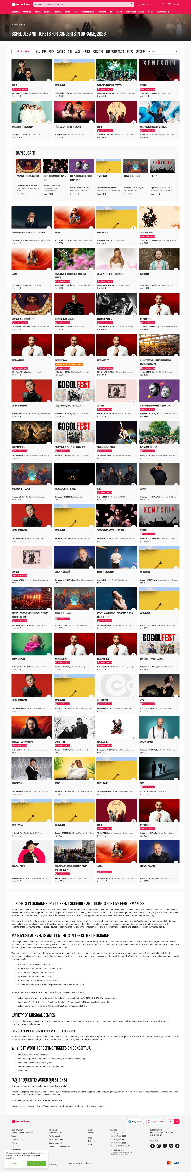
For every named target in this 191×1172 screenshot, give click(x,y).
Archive (71, 1163)
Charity (91, 1132)
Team (13, 1136)
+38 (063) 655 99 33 (118, 1143)
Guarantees (16, 1149)
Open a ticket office (56, 1143)
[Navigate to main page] (20, 4)
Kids (112, 11)
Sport (119, 11)
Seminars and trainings (134, 11)
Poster (14, 25)
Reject (15, 1163)
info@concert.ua (117, 1150)
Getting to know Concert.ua (22, 1132)
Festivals (58, 11)
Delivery (14, 1143)
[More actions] (49, 81)
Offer (90, 1144)
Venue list (79, 1163)
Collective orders (55, 1132)
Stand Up (47, 11)
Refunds (91, 1141)
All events (15, 11)
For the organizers (56, 1136)
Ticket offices (16, 1139)
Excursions (102, 11)
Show (76, 11)
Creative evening (87, 11)
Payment (15, 1146)
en (176, 1121)
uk (171, 1121)
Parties (151, 11)
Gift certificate (163, 11)
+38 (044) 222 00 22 (118, 1132)
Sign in (176, 4)
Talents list (88, 1163)
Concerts (27, 11)
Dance (67, 11)
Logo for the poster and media (61, 1146)
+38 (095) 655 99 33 (118, 1139)
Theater (37, 11)
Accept (36, 1163)
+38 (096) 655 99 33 (118, 1136)
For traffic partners (56, 1139)
